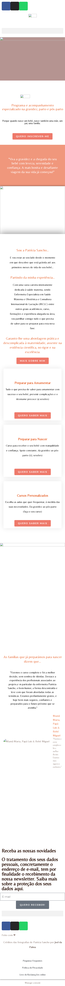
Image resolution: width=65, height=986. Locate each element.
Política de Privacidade (32, 967)
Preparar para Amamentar (33, 383)
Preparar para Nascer (32, 439)
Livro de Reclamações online (33, 974)
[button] (32, 31)
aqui (18, 888)
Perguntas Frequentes (32, 960)
